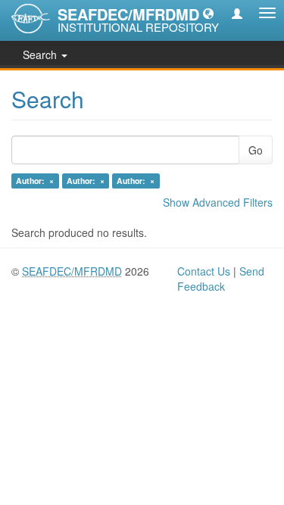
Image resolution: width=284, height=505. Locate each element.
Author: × (35, 180)
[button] (208, 13)
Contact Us (203, 271)
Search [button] (41, 54)
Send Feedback (220, 278)
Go (255, 149)
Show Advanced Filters (218, 202)
